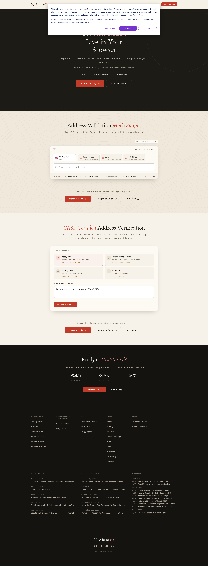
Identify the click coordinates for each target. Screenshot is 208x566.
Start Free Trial (169, 4)
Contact (110, 461)
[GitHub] (95, 546)
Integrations (112, 451)
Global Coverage (114, 436)
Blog (109, 441)
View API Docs (121, 83)
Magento (60, 428)
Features (111, 431)
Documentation (88, 421)
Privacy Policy (138, 426)
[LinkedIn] (101, 546)
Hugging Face (87, 431)
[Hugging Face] (112, 546)
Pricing (110, 426)
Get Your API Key (88, 83)
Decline (147, 28)
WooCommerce (63, 423)
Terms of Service (139, 421)
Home (109, 421)
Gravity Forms (37, 421)
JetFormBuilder (37, 441)
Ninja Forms (36, 426)
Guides (110, 446)
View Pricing (116, 389)
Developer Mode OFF (146, 142)
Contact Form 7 (37, 431)
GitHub (84, 426)
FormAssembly (37, 436)
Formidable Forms (38, 446)
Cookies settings (109, 28)
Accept (128, 28)
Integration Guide (105, 198)
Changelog (111, 456)
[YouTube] (106, 546)
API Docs (131, 198)
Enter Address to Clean (64, 283)
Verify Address (67, 304)
